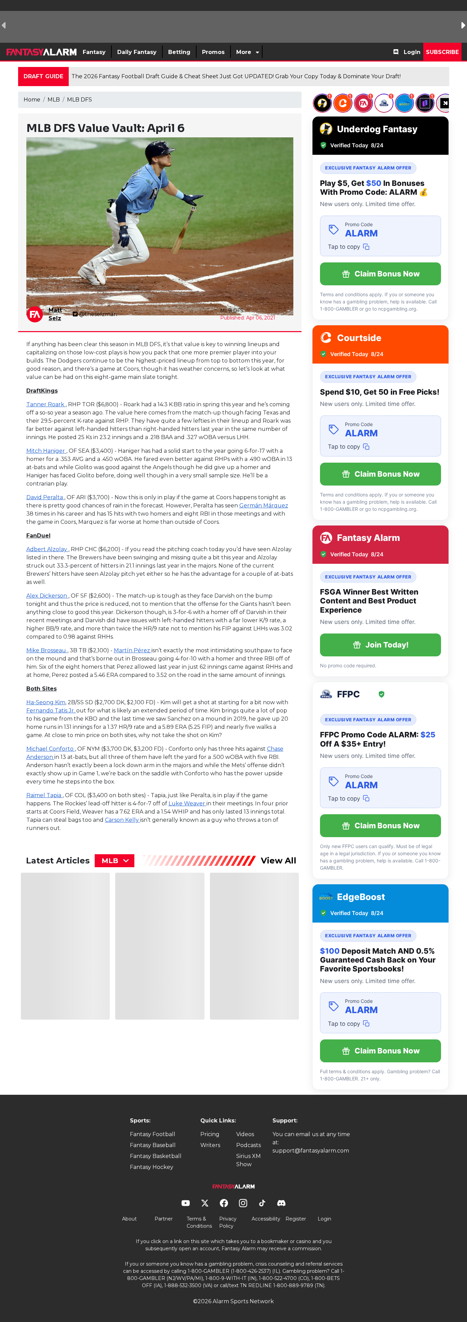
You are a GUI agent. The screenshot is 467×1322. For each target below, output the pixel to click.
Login (412, 52)
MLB (54, 99)
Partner (164, 1219)
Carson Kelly (122, 820)
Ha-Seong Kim (45, 702)
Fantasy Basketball (156, 1156)
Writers (210, 1145)
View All (278, 861)
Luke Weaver (187, 803)
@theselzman (98, 314)
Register (295, 1219)
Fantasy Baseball (153, 1145)
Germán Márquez (263, 505)
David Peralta (45, 497)
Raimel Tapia (44, 795)
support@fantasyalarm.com (310, 1150)
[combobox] (114, 860)
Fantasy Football (152, 1134)
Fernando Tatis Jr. (51, 710)
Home (32, 99)
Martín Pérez (132, 650)
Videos (245, 1134)
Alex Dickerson (47, 595)
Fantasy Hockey (151, 1167)
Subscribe (442, 52)
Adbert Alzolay (47, 549)
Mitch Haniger (46, 451)
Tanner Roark (46, 404)
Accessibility (266, 1219)
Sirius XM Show (248, 1160)
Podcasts (248, 1145)
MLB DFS (79, 99)
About (129, 1219)
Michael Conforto (50, 749)
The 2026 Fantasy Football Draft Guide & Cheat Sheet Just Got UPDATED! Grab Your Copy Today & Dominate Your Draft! (236, 76)
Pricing (209, 1134)
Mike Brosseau (46, 650)
